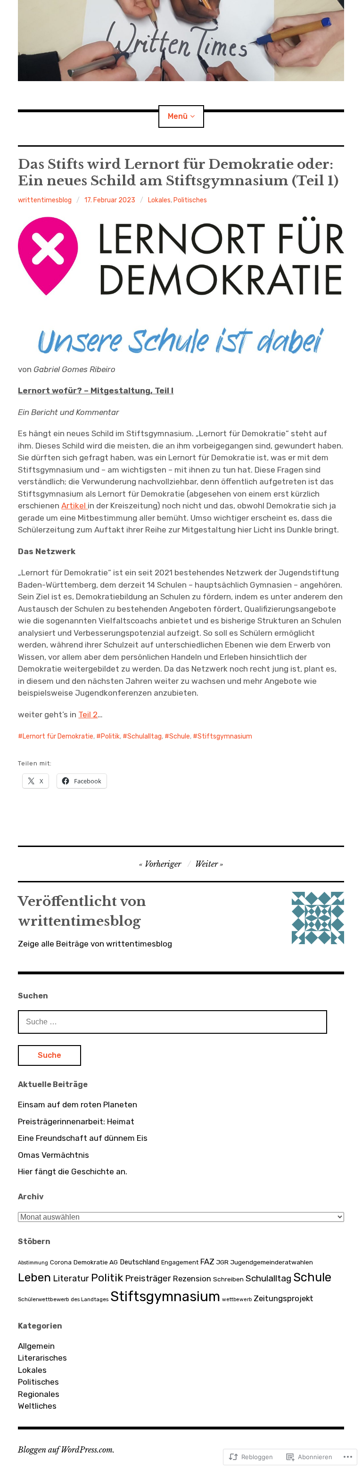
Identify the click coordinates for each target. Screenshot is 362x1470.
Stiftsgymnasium (224, 736)
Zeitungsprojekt (283, 1298)
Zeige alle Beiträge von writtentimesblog (95, 943)
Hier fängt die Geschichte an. (72, 1171)
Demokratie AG (96, 1262)
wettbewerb (237, 1299)
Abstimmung (33, 1263)
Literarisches (42, 1357)
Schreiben (228, 1279)
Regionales (38, 1394)
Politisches (190, 200)
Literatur (71, 1278)
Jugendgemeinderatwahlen (271, 1262)
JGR (222, 1262)
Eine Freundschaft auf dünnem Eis (83, 1138)
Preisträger (148, 1278)
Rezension (192, 1278)
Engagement (179, 1262)
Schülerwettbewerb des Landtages (63, 1299)
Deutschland (139, 1262)
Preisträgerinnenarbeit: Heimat (76, 1121)
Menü (178, 116)
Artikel (74, 505)
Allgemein (36, 1346)
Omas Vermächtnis (53, 1155)
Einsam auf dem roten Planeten (77, 1104)
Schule (179, 736)
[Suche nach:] (172, 1021)
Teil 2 (88, 714)
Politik (110, 736)
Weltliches (37, 1406)
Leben (34, 1277)
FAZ (207, 1261)
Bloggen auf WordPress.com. (66, 1449)
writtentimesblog (45, 200)
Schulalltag (144, 736)
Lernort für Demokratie (58, 736)
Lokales (159, 200)
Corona (61, 1262)
